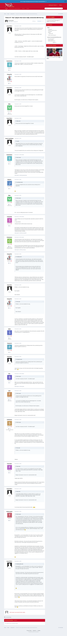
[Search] (62, 8)
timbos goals (9, 511)
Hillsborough (51, 33)
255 (10, 520)
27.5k (10, 113)
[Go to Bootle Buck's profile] (9, 64)
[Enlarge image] (15, 191)
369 (10, 225)
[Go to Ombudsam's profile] (9, 241)
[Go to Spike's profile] (9, 332)
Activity (27, 8)
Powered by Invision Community (33, 631)
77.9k (10, 428)
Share (34, 21)
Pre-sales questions (51, 38)
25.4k (10, 399)
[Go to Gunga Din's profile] (9, 78)
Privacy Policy (29, 630)
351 (10, 382)
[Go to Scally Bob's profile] (9, 220)
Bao (9, 373)
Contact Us (34, 630)
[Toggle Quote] (16, 141)
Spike (9, 329)
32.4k (10, 246)
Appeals (49, 32)
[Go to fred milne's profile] (9, 467)
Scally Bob (9, 216)
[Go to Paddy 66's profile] (9, 347)
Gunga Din (9, 74)
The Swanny (50, 31)
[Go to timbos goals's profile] (9, 515)
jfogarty (9, 179)
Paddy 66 (9, 343)
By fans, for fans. (11, 6)
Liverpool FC (15, 21)
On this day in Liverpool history (15, 8)
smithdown (9, 419)
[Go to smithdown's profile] (9, 423)
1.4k (10, 188)
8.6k (10, 472)
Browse (23, 8)
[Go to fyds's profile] (9, 394)
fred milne (9, 463)
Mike (9, 104)
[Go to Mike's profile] (9, 107)
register (48, 21)
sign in (58, 20)
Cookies (38, 630)
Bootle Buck (9, 61)
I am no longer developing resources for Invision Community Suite (32, 1)
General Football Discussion (52, 30)
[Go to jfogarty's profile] (9, 183)
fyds (9, 390)
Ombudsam (9, 237)
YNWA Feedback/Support (52, 35)
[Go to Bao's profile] (9, 377)
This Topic (57, 8)
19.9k (10, 83)
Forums (6, 8)
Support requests (50, 39)
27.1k (10, 70)
